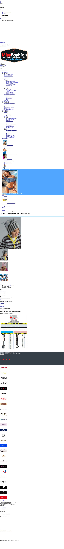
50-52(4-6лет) (3, 295)
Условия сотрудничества (6, 12)
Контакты (4, 13)
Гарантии (2, 306)
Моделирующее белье (8, 163)
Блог (3, 195)
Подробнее (4, 194)
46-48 (15, 350)
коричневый (10, 350)
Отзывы (3, 207)
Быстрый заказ (7, 298)
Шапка (1, 350)
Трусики (5, 161)
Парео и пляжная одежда (8, 147)
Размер (1, 292)
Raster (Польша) (10, 285)
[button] (2, 18)
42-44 (13, 350)
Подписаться (12, 504)
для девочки (5, 350)
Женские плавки (7, 148)
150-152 (18, 350)
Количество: (2, 296)
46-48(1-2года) (4, 294)
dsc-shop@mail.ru (9, 530)
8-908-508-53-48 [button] (3, 530)
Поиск (3, 210)
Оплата (1, 299)
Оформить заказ (3, 69)
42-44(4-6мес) (3, 293)
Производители (5, 508)
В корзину (2, 298)
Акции (3, 509)
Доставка (4, 11)
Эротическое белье (7, 162)
